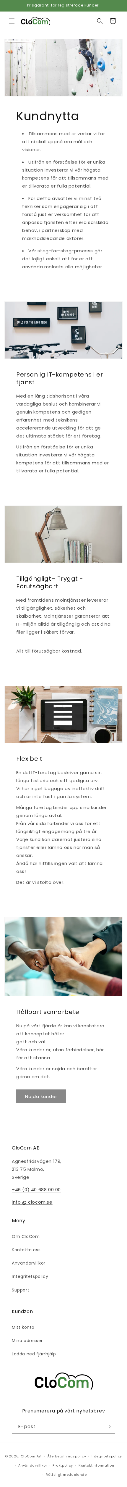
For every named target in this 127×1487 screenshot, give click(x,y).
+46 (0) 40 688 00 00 (36, 1189)
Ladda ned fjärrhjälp (34, 1354)
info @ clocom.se (32, 1202)
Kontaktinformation (96, 1465)
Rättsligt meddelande (66, 1474)
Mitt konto (23, 1327)
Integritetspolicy (30, 1276)
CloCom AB (31, 1456)
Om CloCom (26, 1236)
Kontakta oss (26, 1250)
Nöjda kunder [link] (41, 1096)
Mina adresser (27, 1341)
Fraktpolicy (63, 1465)
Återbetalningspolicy (66, 1456)
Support (20, 1290)
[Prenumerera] (108, 1427)
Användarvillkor (28, 1263)
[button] (11, 21)
